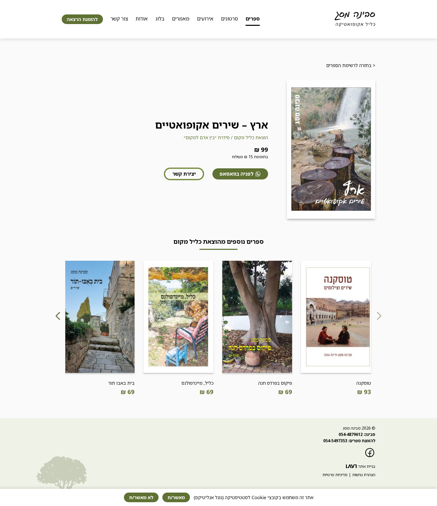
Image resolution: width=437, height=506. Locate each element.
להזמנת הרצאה (82, 19)
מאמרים (180, 18)
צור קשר (119, 18)
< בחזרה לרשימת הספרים (350, 65)
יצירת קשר (184, 173)
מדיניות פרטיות (334, 474)
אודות (142, 18)
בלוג (159, 18)
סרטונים (229, 18)
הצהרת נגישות (363, 474)
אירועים (205, 18)
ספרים (253, 18)
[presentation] (378, 316)
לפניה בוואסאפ (237, 173)
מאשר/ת (176, 497)
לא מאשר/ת (141, 497)
